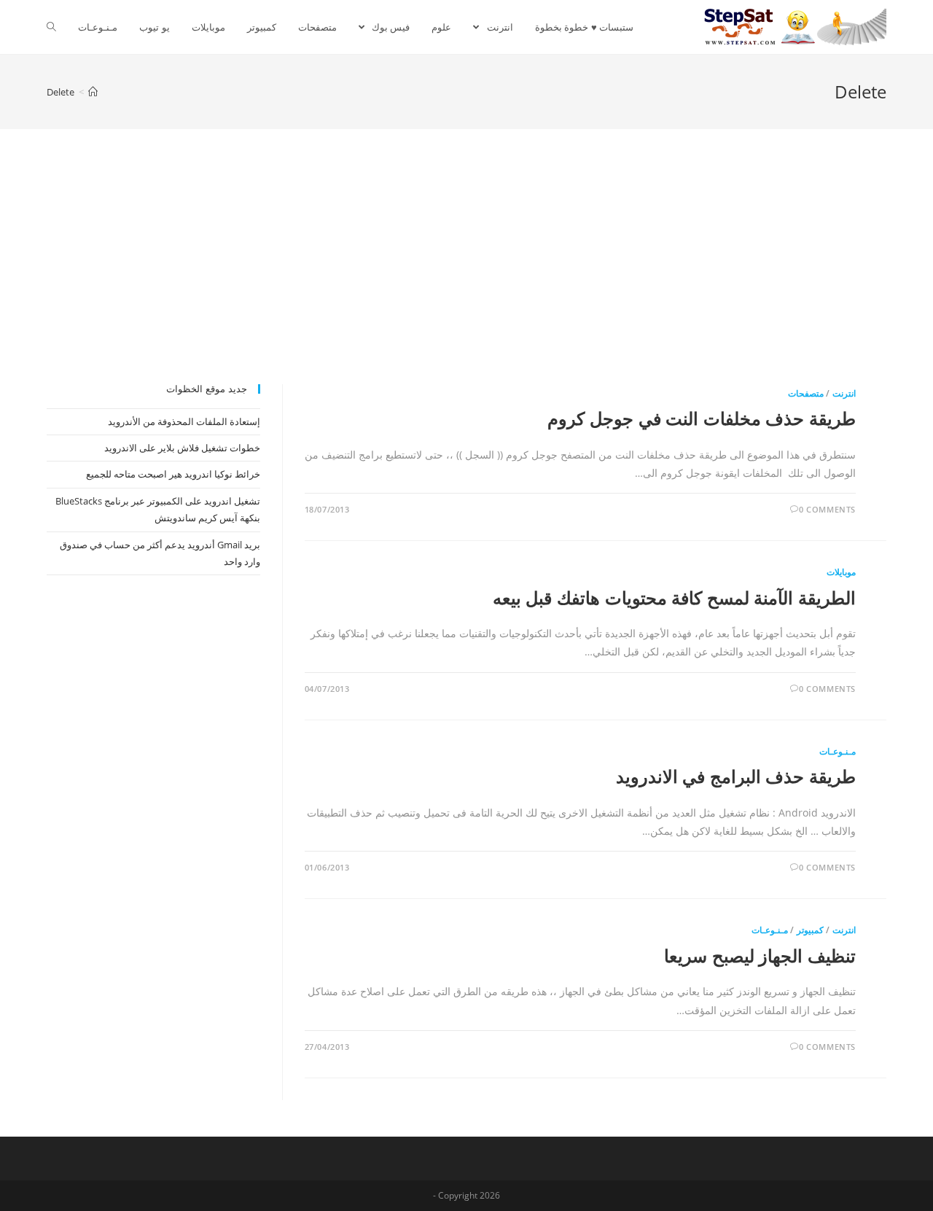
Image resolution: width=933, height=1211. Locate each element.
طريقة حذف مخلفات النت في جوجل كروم (701, 418)
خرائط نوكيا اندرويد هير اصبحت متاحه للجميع (173, 473)
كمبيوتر (810, 930)
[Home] (93, 91)
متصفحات (806, 393)
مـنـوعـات (837, 751)
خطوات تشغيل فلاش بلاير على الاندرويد (182, 447)
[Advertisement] (466, 275)
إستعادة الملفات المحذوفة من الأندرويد (184, 421)
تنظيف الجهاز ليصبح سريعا (760, 955)
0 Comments (827, 509)
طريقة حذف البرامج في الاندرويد (736, 776)
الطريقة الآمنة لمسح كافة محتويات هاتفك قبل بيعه (674, 597)
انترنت (844, 393)
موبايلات (841, 572)
